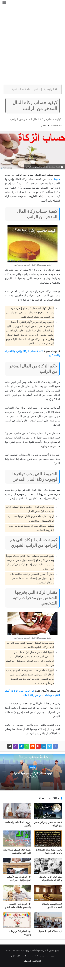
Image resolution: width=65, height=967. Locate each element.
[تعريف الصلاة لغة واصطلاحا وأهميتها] (17, 811)
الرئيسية (49, 89)
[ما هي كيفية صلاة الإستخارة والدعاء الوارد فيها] (48, 838)
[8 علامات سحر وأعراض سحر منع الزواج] (48, 811)
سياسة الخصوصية (37, 955)
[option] (32, 772)
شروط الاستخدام (18, 955)
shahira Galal (56, 125)
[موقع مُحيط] (32, 5)
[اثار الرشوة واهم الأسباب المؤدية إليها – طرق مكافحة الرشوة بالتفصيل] (17, 866)
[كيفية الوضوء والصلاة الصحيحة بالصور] (48, 893)
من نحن (50, 955)
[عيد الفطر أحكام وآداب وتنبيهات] (17, 920)
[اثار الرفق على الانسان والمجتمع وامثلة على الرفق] (17, 893)
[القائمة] (4, 4)
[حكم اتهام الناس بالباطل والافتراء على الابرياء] (48, 866)
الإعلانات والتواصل (32, 961)
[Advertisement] (32, 45)
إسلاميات (36, 89)
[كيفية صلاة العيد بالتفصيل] (48, 920)
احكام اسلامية (20, 89)
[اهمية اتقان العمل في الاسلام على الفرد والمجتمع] (17, 838)
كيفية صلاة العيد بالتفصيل (50, 931)
